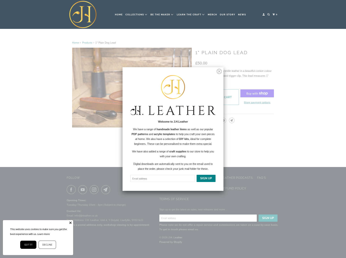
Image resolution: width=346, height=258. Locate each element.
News (242, 14)
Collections (135, 14)
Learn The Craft (189, 14)
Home (119, 14)
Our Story (227, 14)
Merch (212, 14)
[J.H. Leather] (83, 14)
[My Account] (264, 15)
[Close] (70, 223)
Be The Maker (160, 14)
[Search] (269, 15)
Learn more (43, 234)
